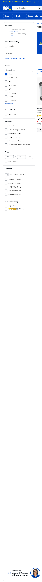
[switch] (7, 174)
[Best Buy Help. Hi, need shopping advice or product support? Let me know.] (35, 573)
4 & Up (21, 209)
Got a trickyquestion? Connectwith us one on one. (20, 573)
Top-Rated (12, 206)
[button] (8, 16)
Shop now (35, 2)
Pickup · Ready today (17, 29)
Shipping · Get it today (17, 34)
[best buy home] (7, 8)
